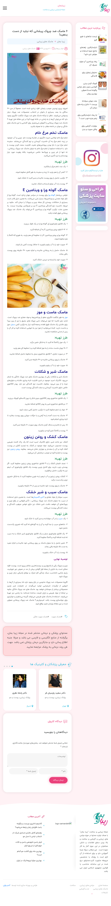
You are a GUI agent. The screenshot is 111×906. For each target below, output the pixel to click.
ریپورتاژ (102, 898)
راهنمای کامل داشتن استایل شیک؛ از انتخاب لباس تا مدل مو (27, 834)
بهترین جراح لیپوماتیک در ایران (29, 860)
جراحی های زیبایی (87, 885)
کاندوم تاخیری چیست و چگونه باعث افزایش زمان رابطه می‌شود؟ (28, 825)
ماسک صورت (56, 616)
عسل (13, 324)
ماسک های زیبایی (45, 41)
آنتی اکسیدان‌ (38, 497)
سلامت (73, 885)
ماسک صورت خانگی (40, 616)
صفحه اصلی (103, 885)
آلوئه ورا (51, 195)
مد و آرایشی (84, 888)
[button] (12, 666)
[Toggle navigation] (5, 8)
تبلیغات (104, 892)
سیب (60, 518)
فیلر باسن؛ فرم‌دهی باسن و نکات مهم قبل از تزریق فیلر (28, 843)
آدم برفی (6, 885)
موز (66, 317)
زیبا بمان (61, 41)
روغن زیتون (15, 449)
